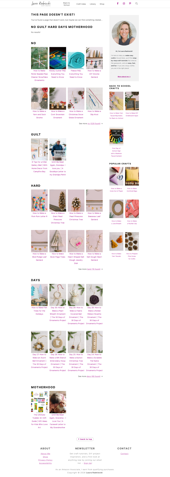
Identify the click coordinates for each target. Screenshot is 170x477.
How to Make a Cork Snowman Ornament (57, 114)
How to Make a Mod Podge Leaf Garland (39, 257)
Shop (102, 4)
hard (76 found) (94, 269)
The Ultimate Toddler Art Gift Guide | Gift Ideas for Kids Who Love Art (39, 421)
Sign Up (88, 463)
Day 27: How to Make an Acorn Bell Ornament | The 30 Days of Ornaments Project (39, 360)
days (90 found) (94, 376)
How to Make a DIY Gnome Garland (94, 74)
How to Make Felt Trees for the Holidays (39, 311)
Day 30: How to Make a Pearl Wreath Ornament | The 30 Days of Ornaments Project (57, 314)
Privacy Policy (45, 460)
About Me (45, 454)
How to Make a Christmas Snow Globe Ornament (76, 114)
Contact (124, 454)
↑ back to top (85, 439)
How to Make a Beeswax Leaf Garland (94, 216)
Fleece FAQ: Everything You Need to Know (76, 74)
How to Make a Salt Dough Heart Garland (94, 257)
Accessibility (45, 463)
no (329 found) (94, 123)
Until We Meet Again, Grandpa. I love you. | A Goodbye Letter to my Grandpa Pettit (58, 168)
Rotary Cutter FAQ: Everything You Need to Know (57, 74)
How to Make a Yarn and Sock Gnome (39, 114)
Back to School (66, 4)
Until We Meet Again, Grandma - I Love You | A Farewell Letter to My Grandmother (57, 421)
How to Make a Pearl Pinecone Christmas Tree (76, 216)
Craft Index (81, 4)
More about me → (124, 76)
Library (93, 4)
